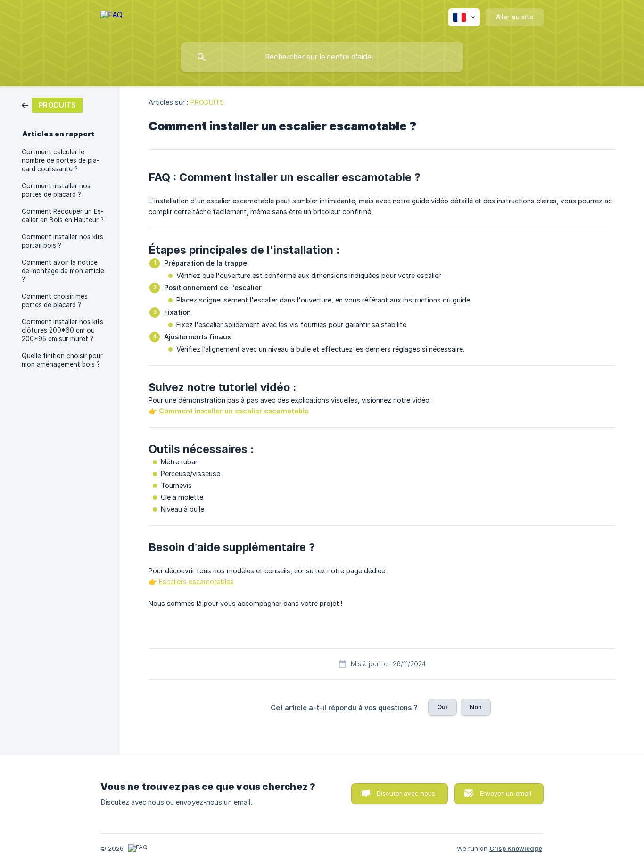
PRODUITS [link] (207, 102)
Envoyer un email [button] (505, 793)
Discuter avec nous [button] (406, 793)
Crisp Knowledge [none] (515, 848)
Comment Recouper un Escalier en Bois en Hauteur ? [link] (63, 216)
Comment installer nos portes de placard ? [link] (56, 190)
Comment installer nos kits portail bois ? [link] (62, 241)
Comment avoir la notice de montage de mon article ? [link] (63, 271)
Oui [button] (442, 707)
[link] (52, 104)
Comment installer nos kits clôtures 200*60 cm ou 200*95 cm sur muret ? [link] (62, 330)
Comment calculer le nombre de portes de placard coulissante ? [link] (60, 160)
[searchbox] (322, 57)
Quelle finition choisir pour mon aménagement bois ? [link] (62, 360)
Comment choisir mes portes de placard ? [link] (55, 301)
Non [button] (476, 707)
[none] (111, 19)
